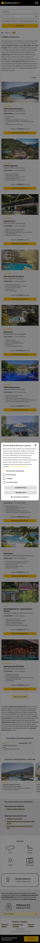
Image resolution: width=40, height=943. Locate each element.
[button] (20, 497)
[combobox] (36, 445)
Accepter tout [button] (20, 487)
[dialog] (20, 471)
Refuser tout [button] (21, 492)
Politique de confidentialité (18, 466)
